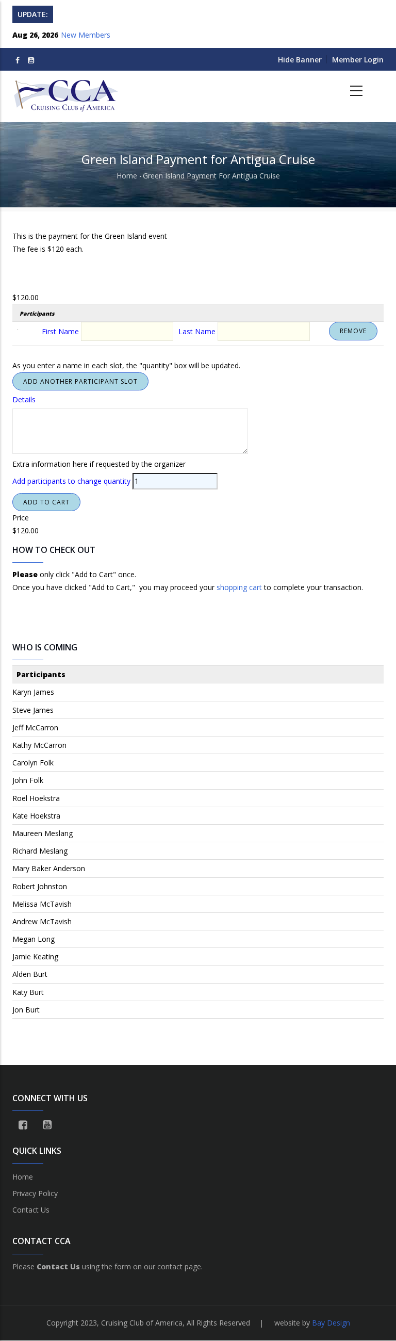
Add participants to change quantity (71, 481)
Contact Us (31, 1210)
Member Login (358, 59)
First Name (60, 331)
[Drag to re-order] (20, 333)
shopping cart (239, 587)
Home (127, 176)
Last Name (197, 331)
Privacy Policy (35, 1193)
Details (24, 399)
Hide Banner (300, 59)
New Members (85, 35)
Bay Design (331, 1323)
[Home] (67, 91)
